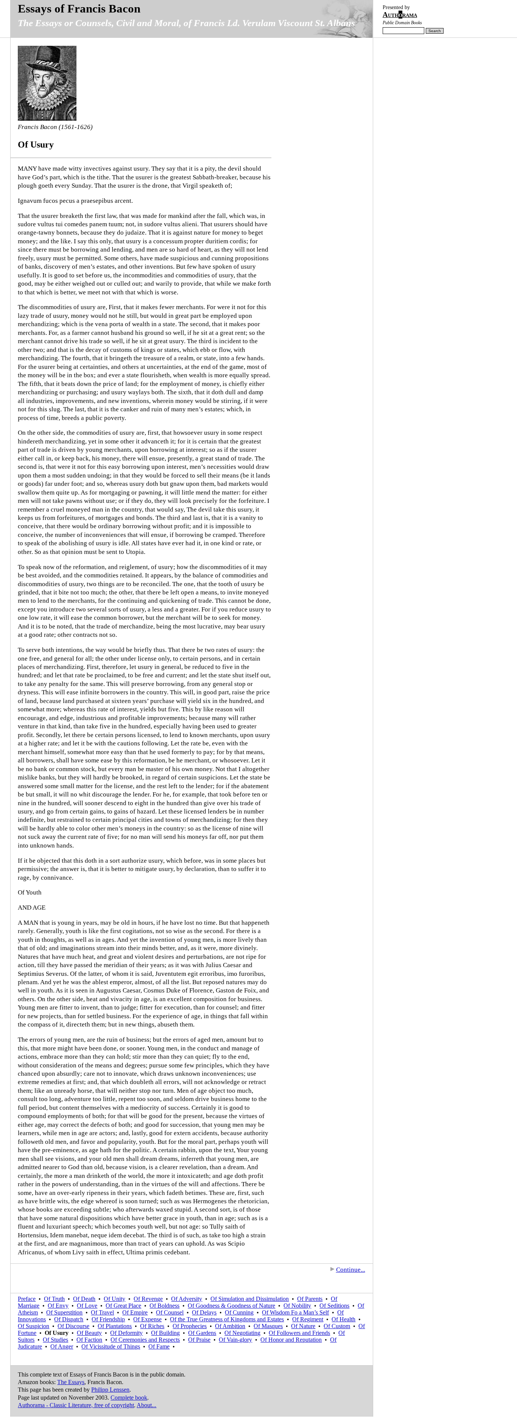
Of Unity (114, 1299)
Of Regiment (307, 1319)
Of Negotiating (242, 1333)
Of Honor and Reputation (291, 1339)
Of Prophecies (190, 1326)
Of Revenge (148, 1299)
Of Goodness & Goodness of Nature (231, 1305)
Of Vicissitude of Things (110, 1346)
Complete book (129, 1397)
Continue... (350, 1269)
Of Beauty (89, 1333)
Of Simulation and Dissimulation (249, 1299)
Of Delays (204, 1312)
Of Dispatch (68, 1319)
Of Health (343, 1319)
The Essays (70, 1382)
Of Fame (159, 1346)
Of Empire (135, 1312)
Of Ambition (230, 1326)
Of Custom (337, 1326)
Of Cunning (239, 1312)
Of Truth (54, 1299)
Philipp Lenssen (110, 1389)
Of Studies (55, 1339)
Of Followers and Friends (299, 1333)
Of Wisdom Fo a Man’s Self (295, 1312)
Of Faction (89, 1339)
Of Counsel (170, 1312)
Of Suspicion (33, 1326)
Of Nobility (297, 1305)
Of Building (165, 1333)
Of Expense (147, 1319)
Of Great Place (123, 1305)
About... (146, 1405)
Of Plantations (115, 1326)
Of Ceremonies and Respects (145, 1339)
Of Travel (102, 1312)
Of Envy (58, 1305)
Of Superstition (64, 1312)
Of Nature (303, 1326)
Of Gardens (202, 1333)
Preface (27, 1299)
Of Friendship (108, 1319)
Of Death (84, 1299)
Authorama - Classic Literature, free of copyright (76, 1405)
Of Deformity (126, 1333)
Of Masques (268, 1326)
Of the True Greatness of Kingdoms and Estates (227, 1319)
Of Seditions (334, 1305)
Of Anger (61, 1346)
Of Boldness (164, 1305)
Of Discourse (73, 1326)
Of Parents (309, 1299)
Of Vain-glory (235, 1339)
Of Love (87, 1305)
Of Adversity (186, 1299)
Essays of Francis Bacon (79, 8)
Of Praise (199, 1339)
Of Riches (152, 1326)
